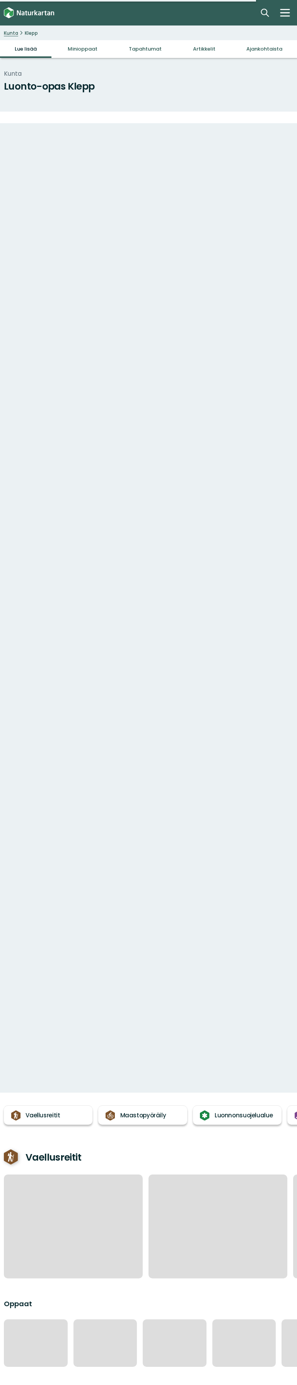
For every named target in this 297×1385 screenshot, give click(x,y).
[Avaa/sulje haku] (265, 13)
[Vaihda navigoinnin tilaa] (285, 13)
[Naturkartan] (29, 13)
